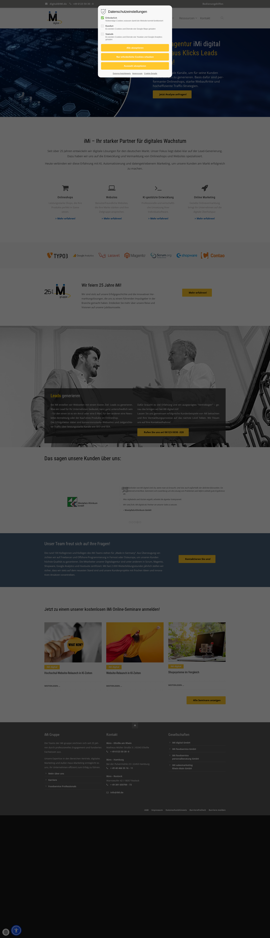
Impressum (137, 73)
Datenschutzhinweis (122, 73)
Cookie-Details (150, 73)
